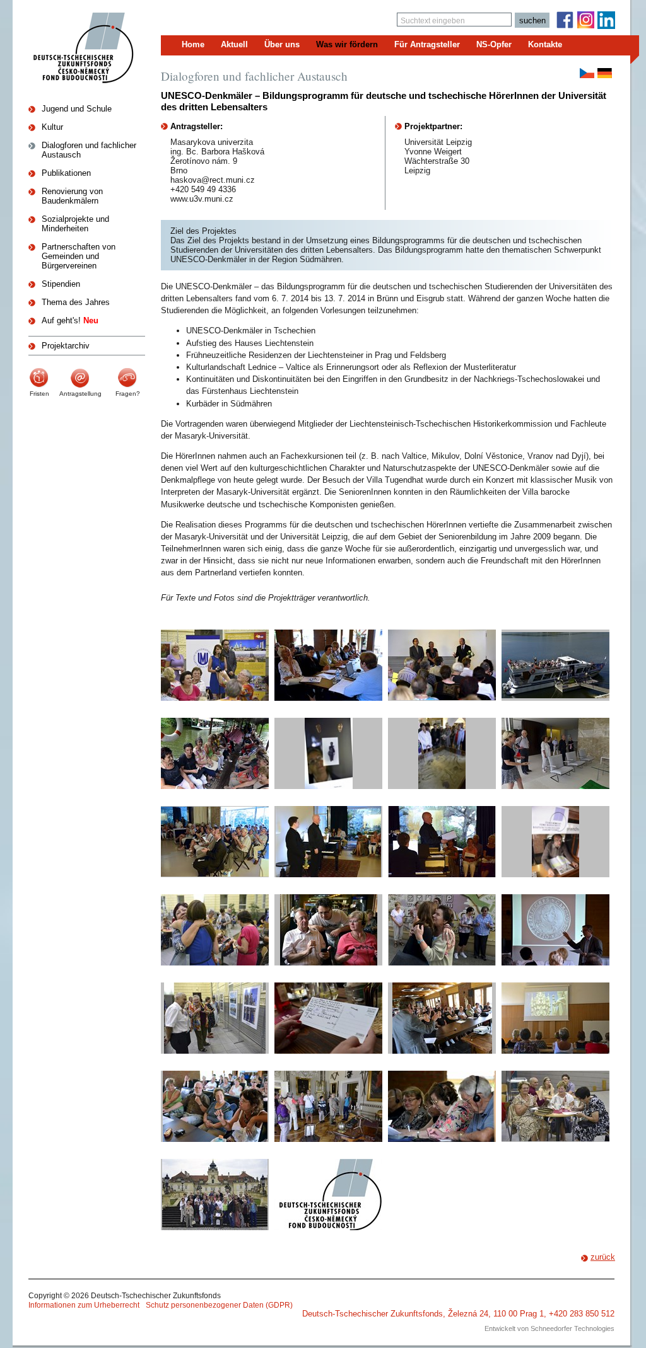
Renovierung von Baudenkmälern (72, 196)
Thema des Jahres (76, 302)
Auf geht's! (70, 320)
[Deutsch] (604, 73)
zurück (602, 1257)
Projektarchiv (66, 345)
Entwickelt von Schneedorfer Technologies (549, 1328)
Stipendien (61, 284)
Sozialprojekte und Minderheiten (75, 223)
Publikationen (66, 173)
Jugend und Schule (77, 108)
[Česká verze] (587, 73)
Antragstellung (80, 393)
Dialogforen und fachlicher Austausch (89, 150)
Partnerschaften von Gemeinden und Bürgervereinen (78, 256)
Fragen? (127, 393)
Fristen (39, 393)
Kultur (52, 127)
